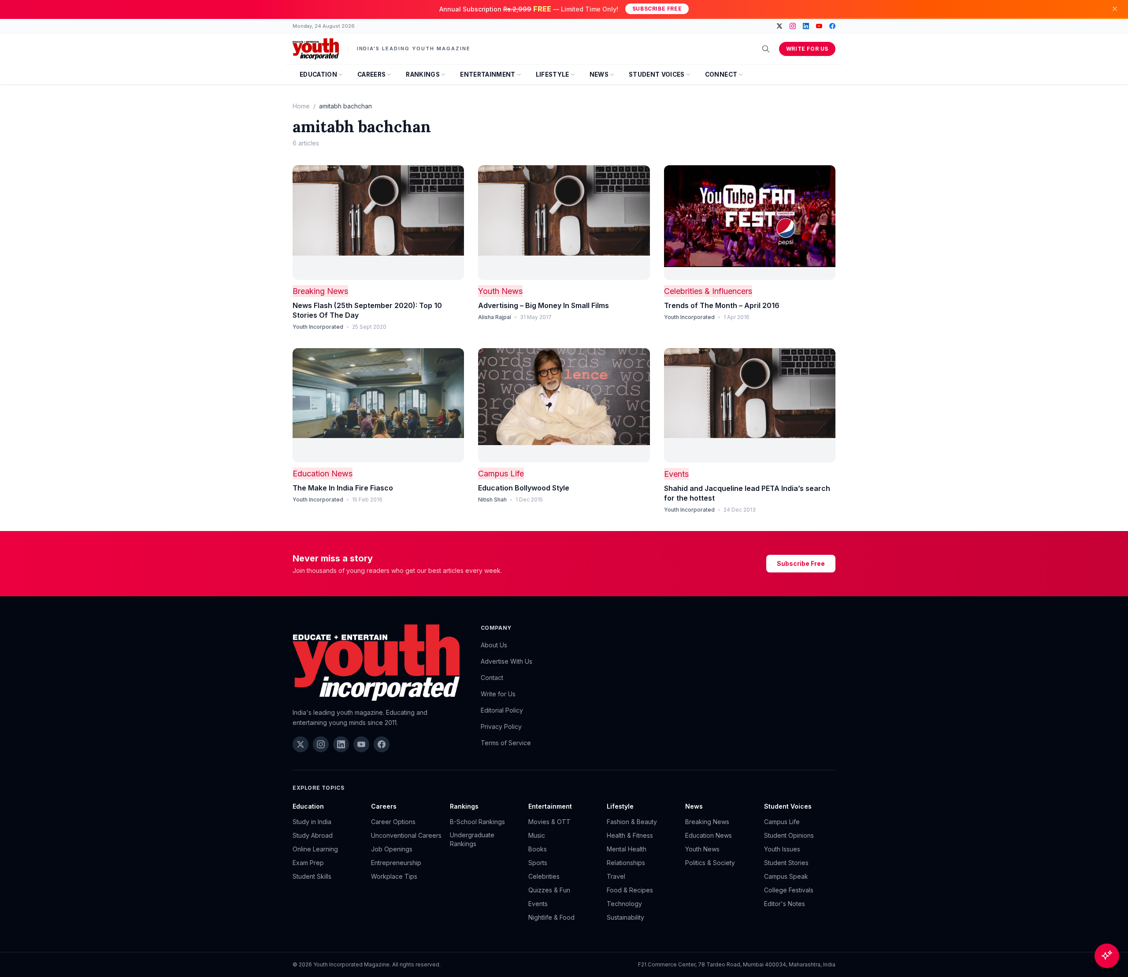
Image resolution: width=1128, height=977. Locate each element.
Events (676, 474)
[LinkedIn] (806, 26)
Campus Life (501, 473)
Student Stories (786, 862)
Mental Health (626, 849)
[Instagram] (793, 26)
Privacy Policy (501, 726)
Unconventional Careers (406, 835)
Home (301, 106)
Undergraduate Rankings (472, 839)
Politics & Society (710, 862)
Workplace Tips (394, 876)
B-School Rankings (477, 821)
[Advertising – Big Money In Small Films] (563, 222)
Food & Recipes (630, 890)
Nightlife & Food (551, 917)
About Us (494, 645)
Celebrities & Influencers (708, 291)
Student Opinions (789, 835)
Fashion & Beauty (632, 821)
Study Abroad (313, 835)
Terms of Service (506, 743)
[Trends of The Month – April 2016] (749, 222)
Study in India (312, 821)
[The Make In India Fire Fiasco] (378, 405)
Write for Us (807, 48)
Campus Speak (786, 876)
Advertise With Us (506, 661)
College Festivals (788, 890)
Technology (624, 903)
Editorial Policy (502, 710)
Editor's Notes (784, 903)
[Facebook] (832, 26)
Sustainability (625, 917)
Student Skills (312, 876)
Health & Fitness (630, 835)
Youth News (500, 291)
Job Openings (391, 849)
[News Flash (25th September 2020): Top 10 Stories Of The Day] (378, 222)
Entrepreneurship (396, 862)
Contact (492, 677)
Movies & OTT (549, 821)
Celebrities (544, 876)
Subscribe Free (657, 8)
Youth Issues (782, 849)
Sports (537, 862)
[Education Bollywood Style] (563, 405)
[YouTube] (819, 26)
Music (536, 835)
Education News (322, 473)
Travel (616, 876)
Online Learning (315, 849)
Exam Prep (308, 862)
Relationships (626, 862)
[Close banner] (1115, 9)
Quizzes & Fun (549, 890)
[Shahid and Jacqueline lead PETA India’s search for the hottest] (749, 405)
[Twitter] (779, 26)
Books (537, 849)
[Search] (766, 49)
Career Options (393, 821)
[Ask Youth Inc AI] (1107, 956)
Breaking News (320, 291)
